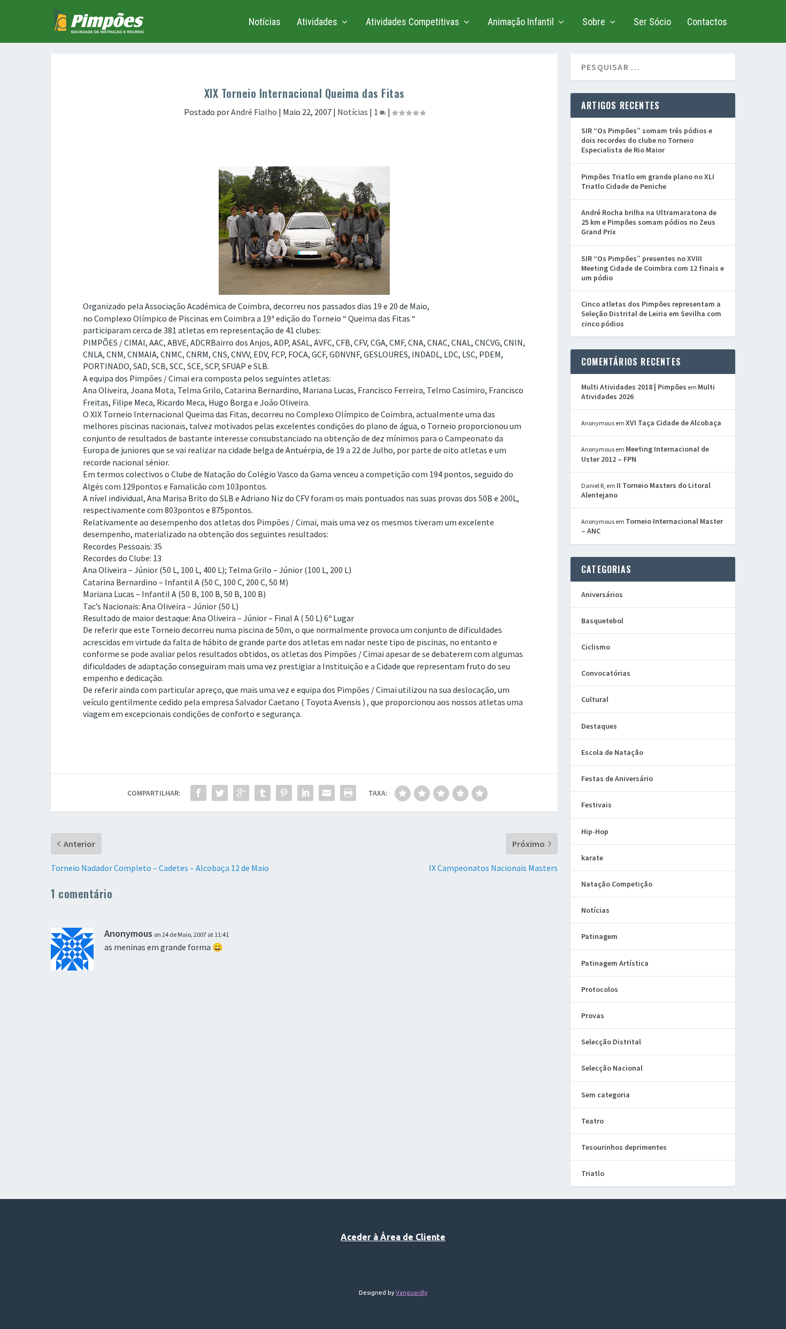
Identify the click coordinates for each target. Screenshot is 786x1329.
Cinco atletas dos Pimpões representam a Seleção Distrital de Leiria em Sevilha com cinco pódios (651, 313)
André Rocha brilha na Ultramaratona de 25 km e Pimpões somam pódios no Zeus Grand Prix (648, 222)
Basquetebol (602, 620)
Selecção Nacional (612, 1068)
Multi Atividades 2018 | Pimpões (634, 387)
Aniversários (602, 594)
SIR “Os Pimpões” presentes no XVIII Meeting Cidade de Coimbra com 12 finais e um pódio (652, 268)
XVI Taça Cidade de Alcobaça (673, 422)
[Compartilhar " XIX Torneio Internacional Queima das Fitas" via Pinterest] (284, 793)
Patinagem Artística (615, 963)
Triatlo (592, 1173)
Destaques (599, 726)
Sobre (593, 22)
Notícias (265, 22)
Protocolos (599, 989)
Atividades (317, 22)
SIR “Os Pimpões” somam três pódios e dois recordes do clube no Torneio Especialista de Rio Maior (646, 140)
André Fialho (254, 111)
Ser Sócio (652, 22)
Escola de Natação (612, 752)
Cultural (594, 699)
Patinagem (599, 936)
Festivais (596, 804)
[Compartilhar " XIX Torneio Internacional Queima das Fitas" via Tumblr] (262, 793)
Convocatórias (605, 673)
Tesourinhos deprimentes (624, 1147)
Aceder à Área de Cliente (393, 1237)
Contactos (707, 22)
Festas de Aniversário (617, 778)
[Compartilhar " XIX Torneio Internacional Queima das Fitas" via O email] (326, 793)
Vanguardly (411, 1292)
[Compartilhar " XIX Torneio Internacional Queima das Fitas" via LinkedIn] (305, 793)
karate (592, 857)
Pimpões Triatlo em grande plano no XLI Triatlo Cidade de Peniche (647, 181)
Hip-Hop (594, 831)
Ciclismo (595, 647)
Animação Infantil (521, 22)
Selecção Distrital (611, 1042)
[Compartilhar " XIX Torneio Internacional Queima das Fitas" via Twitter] (219, 793)
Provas (592, 1015)
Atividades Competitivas (412, 22)
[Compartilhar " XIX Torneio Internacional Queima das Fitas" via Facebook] (198, 793)
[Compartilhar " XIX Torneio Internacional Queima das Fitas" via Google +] (241, 793)
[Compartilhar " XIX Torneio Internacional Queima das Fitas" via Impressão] (348, 793)
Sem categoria (605, 1094)
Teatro (592, 1121)
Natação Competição (616, 884)
